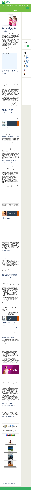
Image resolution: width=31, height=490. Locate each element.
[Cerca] (28, 46)
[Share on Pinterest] (7, 435)
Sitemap (17, 488)
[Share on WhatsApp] (13, 435)
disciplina (8, 279)
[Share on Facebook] (6, 435)
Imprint (14, 488)
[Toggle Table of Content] (15, 68)
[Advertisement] (9, 60)
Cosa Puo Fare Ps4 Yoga (6, 482)
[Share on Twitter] (9, 435)
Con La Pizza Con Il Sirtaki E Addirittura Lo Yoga (9, 483)
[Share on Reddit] (11, 435)
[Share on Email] (14, 435)
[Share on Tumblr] (10, 435)
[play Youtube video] (10, 369)
